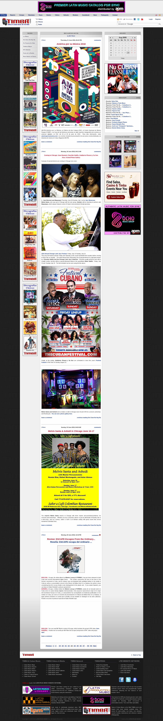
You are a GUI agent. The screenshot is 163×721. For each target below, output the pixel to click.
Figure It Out (116, 110)
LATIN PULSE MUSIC (42, 719)
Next (136, 130)
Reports (12, 15)
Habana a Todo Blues (118, 103)
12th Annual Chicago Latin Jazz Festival (54, 253)
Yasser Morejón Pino (118, 124)
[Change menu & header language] (156, 15)
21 (65, 646)
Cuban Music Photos (54, 668)
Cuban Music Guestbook (79, 666)
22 (68, 646)
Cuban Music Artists (29, 668)
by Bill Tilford (71, 36)
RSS (121, 19)
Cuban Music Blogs (29, 665)
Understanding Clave (102, 668)
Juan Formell (116, 120)
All (138, 141)
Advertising (75, 672)
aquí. (43, 632)
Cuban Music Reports (30, 666)
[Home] (28, 654)
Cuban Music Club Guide (79, 665)
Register (158, 19)
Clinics (57, 15)
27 (83, 646)
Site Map (98, 676)
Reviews (75, 15)
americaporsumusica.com (49, 136)
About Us (74, 674)
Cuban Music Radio (53, 666)
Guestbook (85, 15)
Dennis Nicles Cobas (118, 128)
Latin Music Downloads (127, 665)
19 (59, 646)
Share (44, 40)
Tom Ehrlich (114, 118)
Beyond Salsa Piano (102, 672)
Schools (66, 15)
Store (95, 15)
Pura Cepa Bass (125, 672)
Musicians (31, 15)
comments (97, 40)
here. (97, 628)
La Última (26, 36)
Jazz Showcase (90, 200)
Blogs (4, 15)
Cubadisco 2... (126, 105)
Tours (40, 15)
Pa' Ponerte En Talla (29, 43)
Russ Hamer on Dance (29, 56)
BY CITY (119, 22)
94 (88, 646)
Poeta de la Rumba (28, 53)
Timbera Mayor (27, 46)
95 (91, 646)
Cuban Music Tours (29, 672)
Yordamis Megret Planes (119, 122)
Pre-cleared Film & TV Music (128, 668)
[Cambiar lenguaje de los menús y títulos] (160, 15)
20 (62, 646)
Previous (49, 646)
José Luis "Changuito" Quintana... (123, 126)
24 (74, 646)
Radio (40, 24)
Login (151, 19)
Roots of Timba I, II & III (103, 666)
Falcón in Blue (116, 109)
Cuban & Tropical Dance (31, 674)
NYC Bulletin (26, 49)
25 (77, 646)
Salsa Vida (115, 101)
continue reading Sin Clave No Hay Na (89, 141)
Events (49, 15)
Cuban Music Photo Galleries (56, 670)
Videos (40, 19)
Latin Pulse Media (125, 670)
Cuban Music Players (30, 670)
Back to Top (137, 655)
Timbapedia (104, 15)
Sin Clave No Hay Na (29, 39)
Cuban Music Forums (78, 668)
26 (80, 646)
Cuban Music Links (77, 670)
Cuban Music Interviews (103, 674)
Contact (115, 15)
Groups (21, 15)
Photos (40, 22)
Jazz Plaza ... (126, 112)
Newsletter (129, 19)
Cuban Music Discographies (104, 670)
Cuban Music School (30, 676)
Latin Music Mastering (126, 666)
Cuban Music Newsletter (55, 674)
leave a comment (46, 141)
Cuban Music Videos (54, 665)
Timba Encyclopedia (102, 665)
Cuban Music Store (117, 114)
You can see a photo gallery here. (62, 413)
